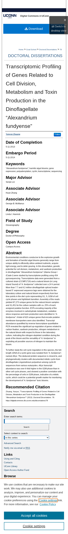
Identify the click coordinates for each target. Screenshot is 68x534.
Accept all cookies (34, 515)
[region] (34, 506)
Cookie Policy (48, 504)
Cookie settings (48, 500)
